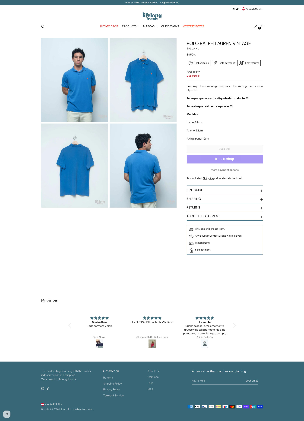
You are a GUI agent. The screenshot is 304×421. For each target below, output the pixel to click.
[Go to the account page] (254, 26)
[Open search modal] (43, 26)
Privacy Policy (111, 389)
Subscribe (252, 380)
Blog (150, 388)
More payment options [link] (225, 169)
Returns (108, 377)
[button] (70, 325)
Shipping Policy (112, 383)
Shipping (208, 178)
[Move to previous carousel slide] (253, 281)
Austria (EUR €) (253, 9)
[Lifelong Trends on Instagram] (233, 8)
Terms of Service (113, 395)
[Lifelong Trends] (152, 16)
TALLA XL (193, 48)
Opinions (153, 377)
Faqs (150, 383)
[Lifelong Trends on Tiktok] (237, 8)
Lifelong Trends (66, 409)
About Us (153, 371)
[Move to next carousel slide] (260, 280)
